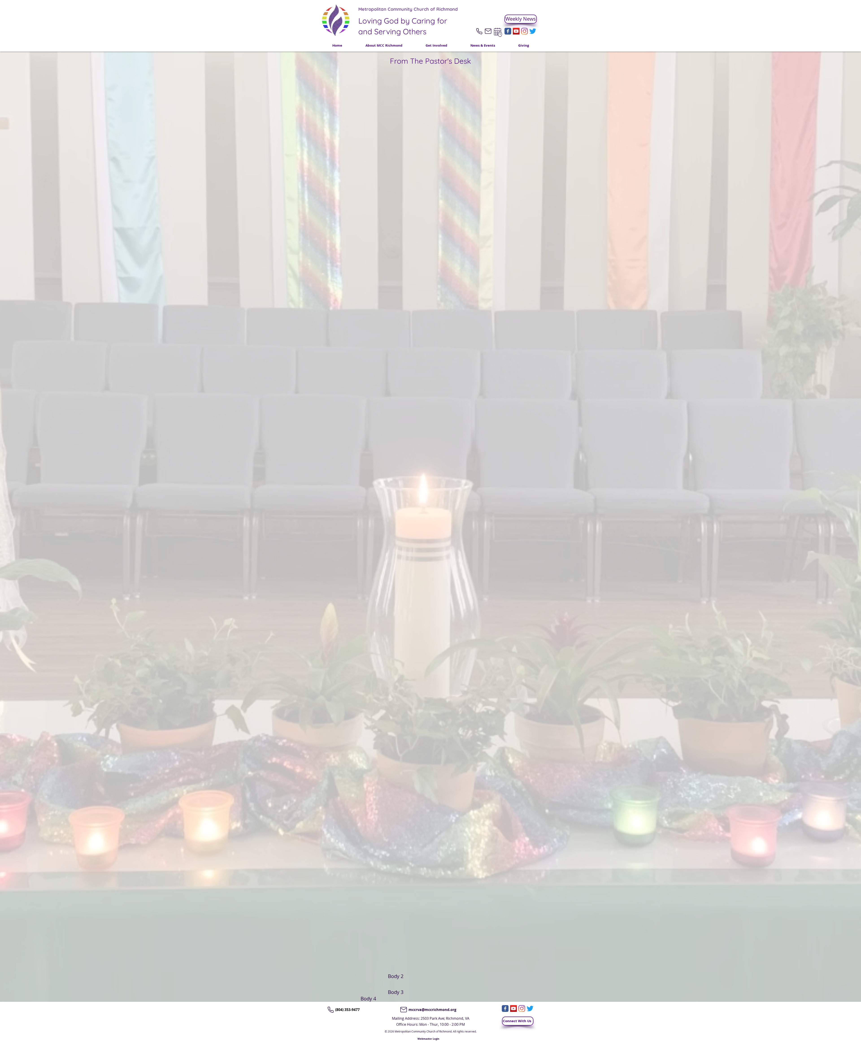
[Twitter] (532, 31)
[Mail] (488, 31)
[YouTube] (516, 31)
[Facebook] (507, 31)
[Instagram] (524, 31)
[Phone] (479, 31)
